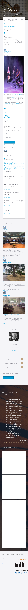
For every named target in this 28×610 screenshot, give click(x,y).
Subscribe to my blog (8, 377)
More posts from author (9, 162)
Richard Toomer (7, 51)
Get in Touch (13, 350)
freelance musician (18, 122)
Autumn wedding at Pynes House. (11, 146)
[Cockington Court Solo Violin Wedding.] (14, 313)
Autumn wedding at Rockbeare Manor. (13, 144)
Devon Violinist (14, 124)
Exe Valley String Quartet (9, 122)
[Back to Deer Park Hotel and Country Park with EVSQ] (14, 280)
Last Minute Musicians (20, 554)
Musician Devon (7, 54)
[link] (17, 94)
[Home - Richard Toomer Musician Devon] (14, 16)
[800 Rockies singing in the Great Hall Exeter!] (14, 247)
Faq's (3, 554)
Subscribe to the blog (9, 142)
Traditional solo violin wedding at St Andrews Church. (13, 201)
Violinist (7, 359)
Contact (12, 554)
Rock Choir (19, 124)
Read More (5, 257)
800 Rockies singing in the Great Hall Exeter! (12, 249)
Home (7, 554)
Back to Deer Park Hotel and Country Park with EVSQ (12, 185)
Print (7, 52)
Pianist (6, 367)
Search (8, 30)
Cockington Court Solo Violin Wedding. (11, 314)
